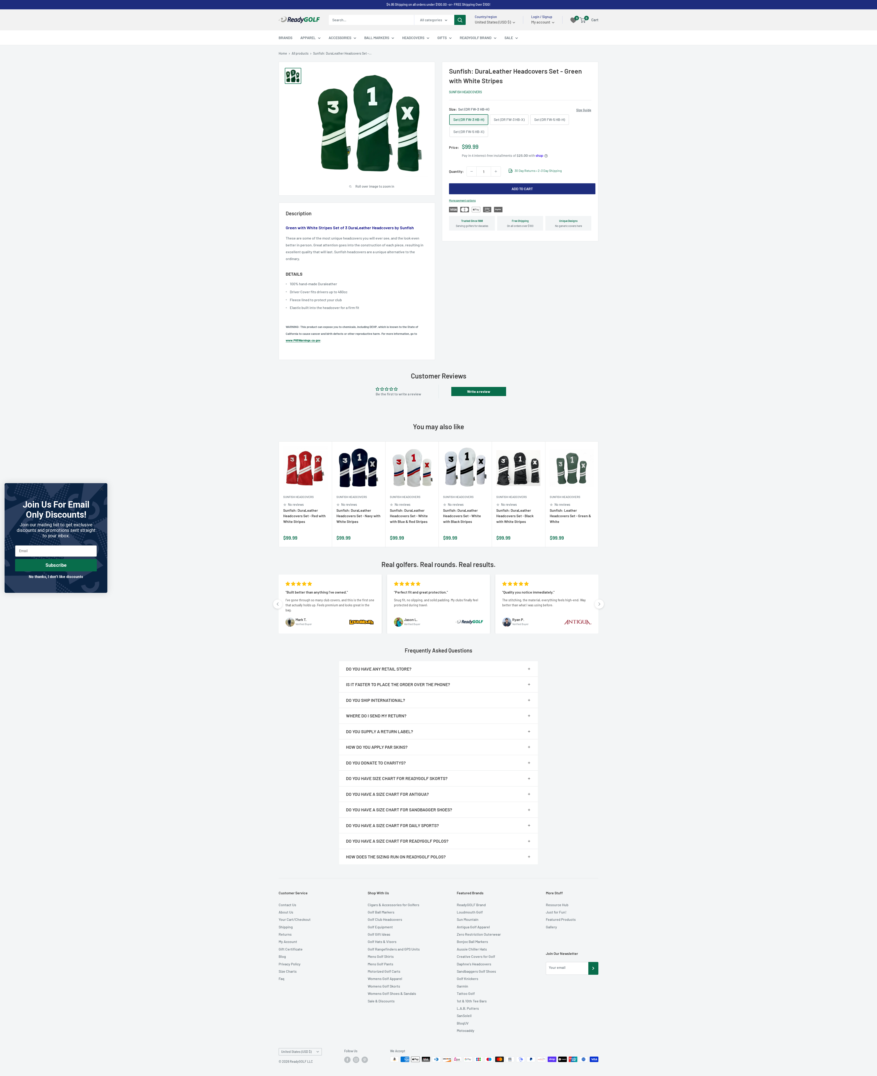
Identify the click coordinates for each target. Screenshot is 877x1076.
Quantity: (456, 171)
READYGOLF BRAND (475, 37)
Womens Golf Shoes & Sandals (392, 993)
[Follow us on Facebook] (347, 1060)
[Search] (460, 20)
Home (283, 53)
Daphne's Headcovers (474, 964)
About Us (286, 912)
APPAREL (308, 37)
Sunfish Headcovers (465, 92)
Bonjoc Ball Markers (472, 941)
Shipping (286, 927)
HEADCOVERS (413, 37)
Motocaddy (465, 1030)
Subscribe (55, 565)
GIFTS (442, 37)
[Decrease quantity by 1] (471, 171)
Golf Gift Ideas (379, 934)
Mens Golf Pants (380, 964)
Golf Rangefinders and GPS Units (394, 949)
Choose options (322, 538)
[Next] (598, 494)
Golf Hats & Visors (382, 941)
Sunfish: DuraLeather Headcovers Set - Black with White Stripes (515, 516)
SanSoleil (464, 1015)
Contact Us (287, 905)
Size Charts (288, 971)
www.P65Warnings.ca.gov (303, 340)
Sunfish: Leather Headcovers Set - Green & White (570, 516)
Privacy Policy (290, 964)
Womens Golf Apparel (385, 978)
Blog (282, 956)
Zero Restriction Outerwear (479, 934)
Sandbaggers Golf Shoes (476, 971)
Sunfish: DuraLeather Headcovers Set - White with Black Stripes (462, 516)
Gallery (551, 927)
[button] (277, 604)
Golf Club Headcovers (385, 919)
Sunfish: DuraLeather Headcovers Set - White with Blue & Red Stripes (409, 516)
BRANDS (285, 37)
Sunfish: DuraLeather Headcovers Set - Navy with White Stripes (358, 516)
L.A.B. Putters (468, 1008)
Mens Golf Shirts (381, 956)
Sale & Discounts (381, 1001)
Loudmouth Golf (470, 912)
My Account (288, 941)
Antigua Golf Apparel (473, 927)
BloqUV (463, 1023)
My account (541, 22)
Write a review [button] (478, 391)
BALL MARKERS (376, 37)
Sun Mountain (467, 919)
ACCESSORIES (340, 37)
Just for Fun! (556, 912)
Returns (285, 934)
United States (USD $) (296, 1052)
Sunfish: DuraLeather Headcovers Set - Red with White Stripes (304, 516)
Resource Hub (557, 905)
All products (300, 53)
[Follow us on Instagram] (356, 1060)
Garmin (462, 986)
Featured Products (561, 919)
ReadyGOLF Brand (471, 905)
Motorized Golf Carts (384, 971)
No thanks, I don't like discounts (56, 577)
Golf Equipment (380, 927)
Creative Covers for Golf (476, 956)
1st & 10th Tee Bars (472, 1001)
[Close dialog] (102, 489)
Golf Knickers (467, 978)
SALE (509, 37)
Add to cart (522, 188)
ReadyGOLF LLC (301, 1061)
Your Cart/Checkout (295, 919)
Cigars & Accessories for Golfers (393, 905)
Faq (281, 978)
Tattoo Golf (466, 993)
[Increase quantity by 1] (496, 171)
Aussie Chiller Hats (472, 949)
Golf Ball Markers (381, 912)
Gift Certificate (291, 949)
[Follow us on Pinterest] (365, 1060)
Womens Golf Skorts (384, 986)
